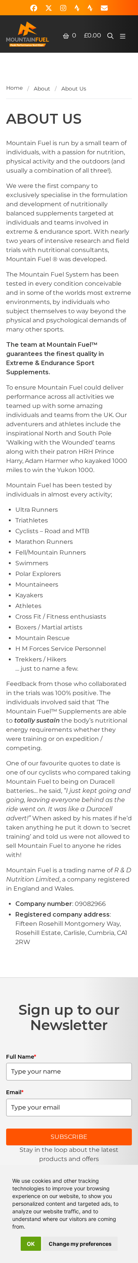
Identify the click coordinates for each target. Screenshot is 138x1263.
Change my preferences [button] (80, 1243)
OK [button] (31, 1243)
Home (14, 87)
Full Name (21, 1056)
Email (14, 1092)
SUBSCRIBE (69, 1136)
